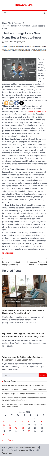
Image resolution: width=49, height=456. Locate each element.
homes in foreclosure (36, 111)
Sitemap (35, 447)
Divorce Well (24, 5)
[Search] (45, 13)
